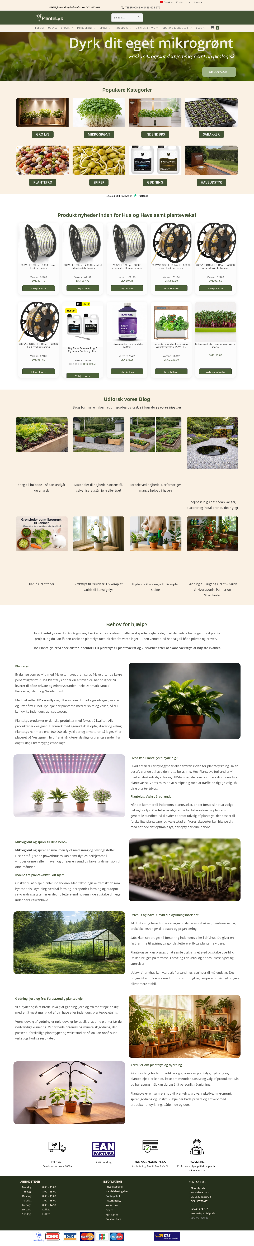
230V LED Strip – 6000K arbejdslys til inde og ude (127, 266)
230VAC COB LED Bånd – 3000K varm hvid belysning (171, 266)
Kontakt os (181, 2)
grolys (195, 1093)
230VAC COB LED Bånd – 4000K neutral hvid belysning (215, 266)
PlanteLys (159, 810)
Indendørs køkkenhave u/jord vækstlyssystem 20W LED (171, 345)
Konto (197, 2)
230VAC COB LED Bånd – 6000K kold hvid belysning (38, 345)
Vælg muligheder (215, 371)
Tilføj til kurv (38, 288)
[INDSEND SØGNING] (139, 17)
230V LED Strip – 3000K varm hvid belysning (38, 266)
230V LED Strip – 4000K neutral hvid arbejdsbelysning (83, 266)
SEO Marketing (199, 1217)
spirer (134, 1099)
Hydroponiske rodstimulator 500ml (127, 345)
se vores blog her (168, 407)
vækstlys (207, 1093)
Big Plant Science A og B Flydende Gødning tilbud (82, 350)
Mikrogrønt (23, 850)
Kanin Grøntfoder (41, 584)
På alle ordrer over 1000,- (57, 1166)
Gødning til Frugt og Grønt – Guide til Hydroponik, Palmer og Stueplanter (212, 589)
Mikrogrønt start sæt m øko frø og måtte (215, 345)
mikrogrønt (223, 1093)
